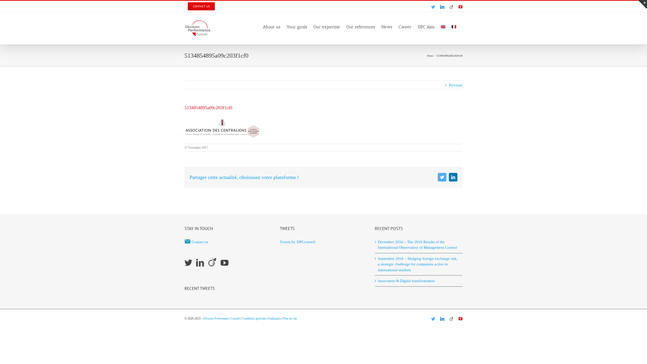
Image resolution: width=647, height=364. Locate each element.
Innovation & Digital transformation (406, 281)
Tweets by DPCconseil (297, 242)
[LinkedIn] (200, 263)
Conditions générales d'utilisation (261, 318)
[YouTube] (224, 263)
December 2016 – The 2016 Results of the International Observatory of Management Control (417, 245)
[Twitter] (188, 263)
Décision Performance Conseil (221, 318)
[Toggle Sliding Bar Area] (642, 4)
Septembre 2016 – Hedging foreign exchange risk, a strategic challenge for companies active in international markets (418, 264)
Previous (456, 85)
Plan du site (290, 318)
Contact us (200, 242)
